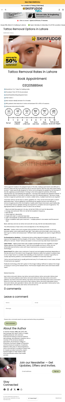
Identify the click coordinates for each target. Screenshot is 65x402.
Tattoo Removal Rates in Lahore (32, 72)
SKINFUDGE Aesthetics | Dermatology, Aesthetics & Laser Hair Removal (11, 398)
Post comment (10, 323)
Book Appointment (32, 78)
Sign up (56, 371)
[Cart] (63, 10)
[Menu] (2, 10)
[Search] (5, 10)
